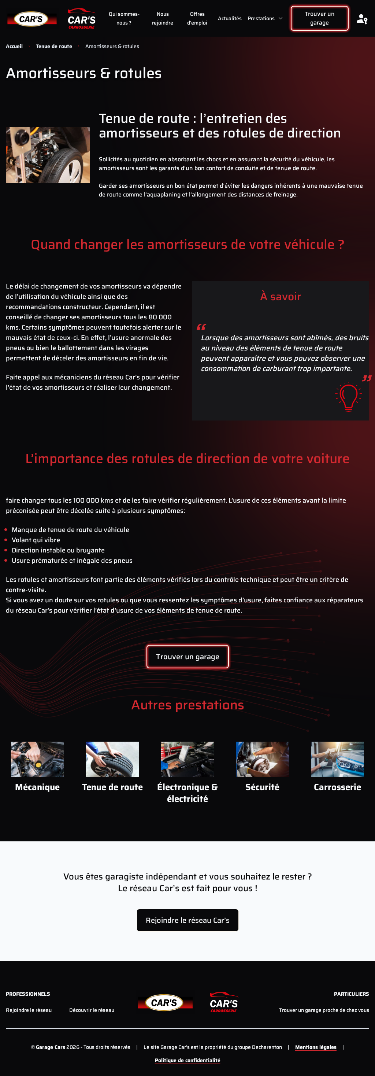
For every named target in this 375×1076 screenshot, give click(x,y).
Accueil (14, 46)
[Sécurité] (262, 759)
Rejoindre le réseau (29, 1010)
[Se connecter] (361, 18)
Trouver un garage (320, 18)
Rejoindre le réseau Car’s (188, 920)
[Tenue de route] (112, 759)
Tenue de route (54, 46)
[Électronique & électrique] (187, 759)
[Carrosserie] (337, 759)
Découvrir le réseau (91, 1010)
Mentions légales (316, 1047)
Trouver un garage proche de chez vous (324, 1010)
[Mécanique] (37, 759)
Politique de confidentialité (187, 1060)
